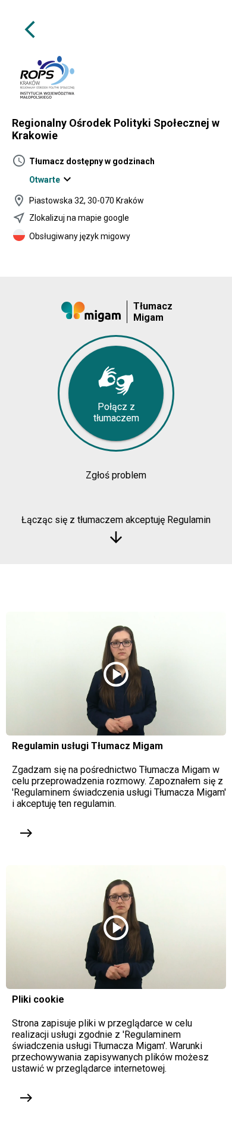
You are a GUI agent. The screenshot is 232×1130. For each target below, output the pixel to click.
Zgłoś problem (116, 475)
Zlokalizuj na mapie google (79, 218)
